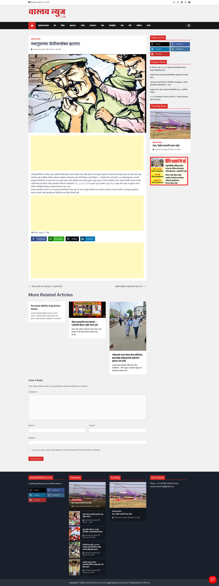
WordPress (144, 582)
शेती (130, 25)
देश (55, 25)
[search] (189, 26)
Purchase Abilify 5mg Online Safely (45, 307)
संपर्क (148, 25)
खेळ (102, 25)
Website (31, 437)
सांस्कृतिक (112, 25)
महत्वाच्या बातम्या (43, 25)
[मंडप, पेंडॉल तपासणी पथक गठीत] (170, 125)
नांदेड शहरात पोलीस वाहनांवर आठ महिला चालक (93, 515)
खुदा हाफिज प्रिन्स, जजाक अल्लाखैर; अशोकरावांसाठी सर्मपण (93, 530)
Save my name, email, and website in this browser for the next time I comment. (66, 449)
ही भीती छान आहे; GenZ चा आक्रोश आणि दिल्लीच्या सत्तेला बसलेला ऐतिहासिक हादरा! (168, 69)
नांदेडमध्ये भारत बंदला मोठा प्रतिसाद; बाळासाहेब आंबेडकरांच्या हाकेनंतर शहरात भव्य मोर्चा (127, 358)
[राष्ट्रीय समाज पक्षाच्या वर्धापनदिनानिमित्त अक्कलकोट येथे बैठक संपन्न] (74, 567)
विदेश (63, 25)
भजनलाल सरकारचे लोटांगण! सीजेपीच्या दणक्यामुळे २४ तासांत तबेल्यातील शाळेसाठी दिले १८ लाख (168, 83)
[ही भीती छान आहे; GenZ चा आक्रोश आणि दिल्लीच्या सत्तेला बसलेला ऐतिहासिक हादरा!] (74, 550)
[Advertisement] (87, 153)
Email (92, 425)
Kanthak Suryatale (39, 49)
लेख (122, 25)
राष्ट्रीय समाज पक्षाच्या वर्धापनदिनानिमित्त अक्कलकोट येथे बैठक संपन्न (169, 76)
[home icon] (32, 25)
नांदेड (83, 25)
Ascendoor (123, 582)
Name (31, 425)
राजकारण (93, 25)
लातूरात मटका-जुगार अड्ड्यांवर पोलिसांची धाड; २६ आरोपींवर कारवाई (169, 91)
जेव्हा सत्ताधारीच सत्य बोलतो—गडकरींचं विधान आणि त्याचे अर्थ (84, 323)
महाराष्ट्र (73, 25)
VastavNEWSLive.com (94, 582)
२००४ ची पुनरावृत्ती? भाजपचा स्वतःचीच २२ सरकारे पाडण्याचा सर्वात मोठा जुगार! (169, 98)
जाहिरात (139, 25)
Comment (33, 391)
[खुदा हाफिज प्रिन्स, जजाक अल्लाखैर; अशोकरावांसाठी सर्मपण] (74, 533)
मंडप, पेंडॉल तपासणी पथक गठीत (166, 145)
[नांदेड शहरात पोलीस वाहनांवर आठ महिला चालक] (74, 518)
